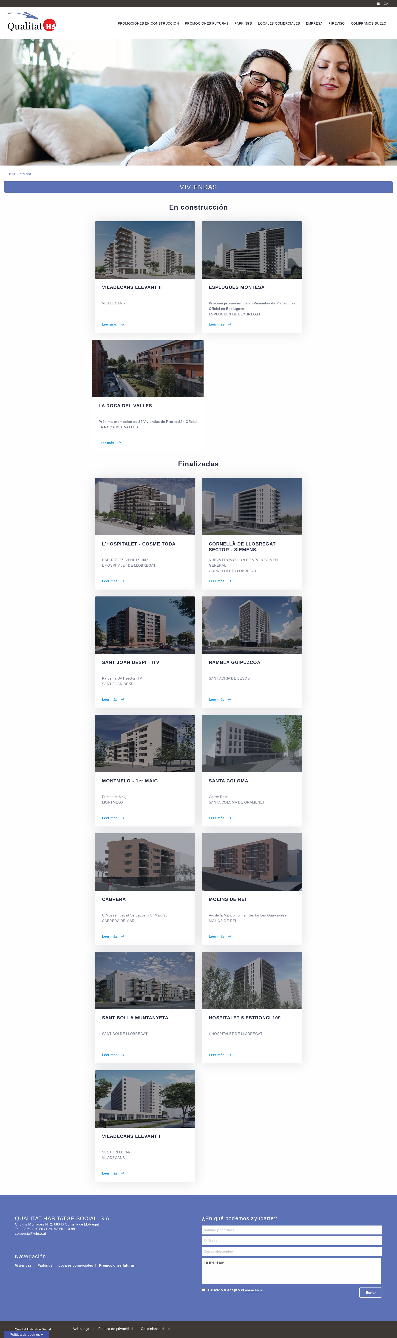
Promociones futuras (117, 1265)
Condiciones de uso (157, 1329)
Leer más (109, 324)
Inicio (12, 173)
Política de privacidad (115, 1329)
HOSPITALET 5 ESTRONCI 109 (245, 1017)
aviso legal (254, 1290)
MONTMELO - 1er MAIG (130, 780)
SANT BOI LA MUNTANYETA (135, 1017)
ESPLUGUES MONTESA (237, 287)
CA (386, 3)
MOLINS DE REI (227, 899)
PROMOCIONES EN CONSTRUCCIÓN (148, 23)
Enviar (371, 1292)
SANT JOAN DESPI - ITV (130, 662)
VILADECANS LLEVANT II (132, 287)
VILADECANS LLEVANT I (131, 1136)
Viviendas (25, 173)
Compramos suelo (369, 23)
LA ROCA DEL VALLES (125, 405)
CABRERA (114, 899)
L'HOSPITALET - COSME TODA (139, 543)
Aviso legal (81, 1329)
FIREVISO (337, 23)
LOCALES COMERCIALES (279, 23)
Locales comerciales (75, 1265)
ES (379, 3)
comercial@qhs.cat (30, 1233)
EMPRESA (314, 23)
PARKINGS (243, 23)
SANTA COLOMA (228, 780)
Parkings (45, 1265)
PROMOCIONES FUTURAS (206, 23)
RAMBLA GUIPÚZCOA (235, 662)
